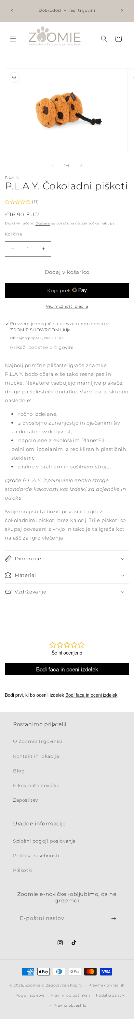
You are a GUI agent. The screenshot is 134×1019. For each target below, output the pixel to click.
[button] (13, 39)
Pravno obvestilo (70, 1005)
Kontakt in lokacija (36, 756)
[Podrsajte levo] (53, 165)
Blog (19, 771)
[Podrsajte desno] (81, 165)
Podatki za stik (110, 995)
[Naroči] (113, 918)
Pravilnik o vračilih (106, 985)
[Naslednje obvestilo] (122, 11)
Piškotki (23, 870)
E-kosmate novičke (36, 785)
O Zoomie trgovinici (37, 741)
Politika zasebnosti (36, 856)
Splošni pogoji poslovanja (44, 841)
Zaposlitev (25, 800)
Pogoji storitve (30, 995)
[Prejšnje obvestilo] (12, 11)
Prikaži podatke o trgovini (42, 347)
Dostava (42, 223)
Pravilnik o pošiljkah (70, 995)
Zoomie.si (35, 985)
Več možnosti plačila (67, 306)
